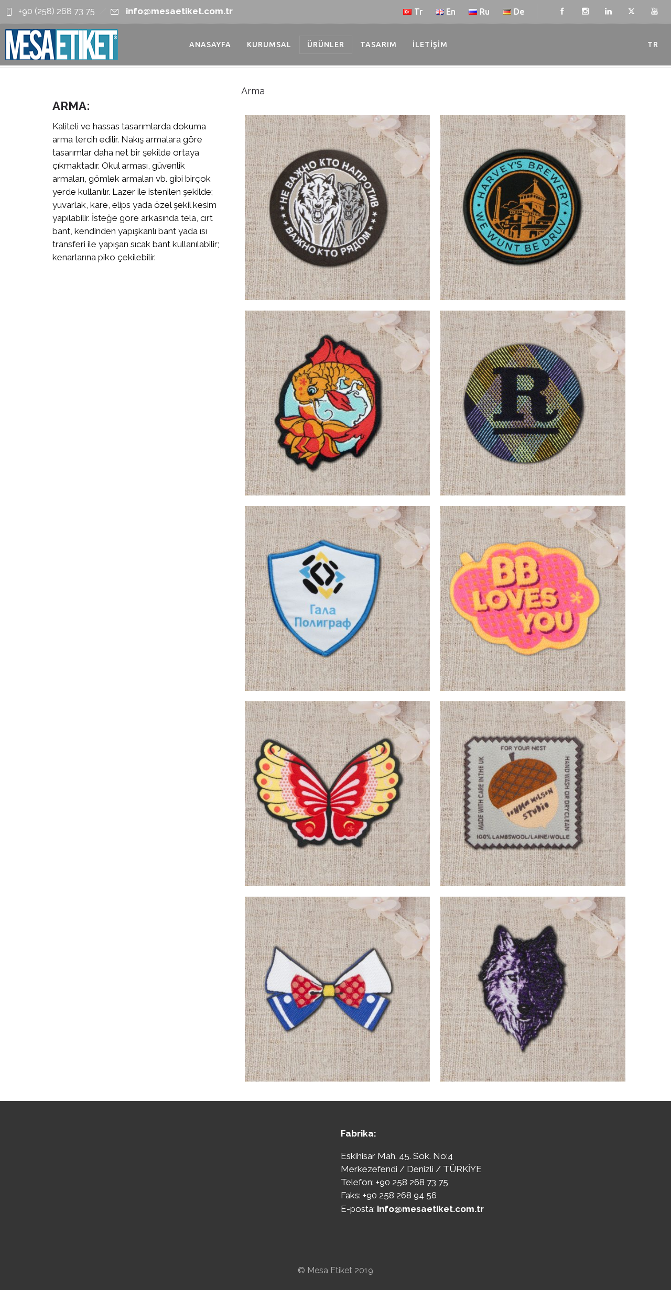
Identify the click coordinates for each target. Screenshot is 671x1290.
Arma (253, 90)
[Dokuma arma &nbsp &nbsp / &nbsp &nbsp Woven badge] (337, 207)
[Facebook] (561, 11)
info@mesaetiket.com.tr (179, 11)
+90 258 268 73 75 (412, 1182)
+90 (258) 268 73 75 (56, 11)
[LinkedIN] (608, 11)
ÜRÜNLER (325, 44)
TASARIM (378, 44)
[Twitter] (631, 11)
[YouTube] (654, 11)
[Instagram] (585, 11)
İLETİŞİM (430, 44)
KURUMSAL (269, 44)
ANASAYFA (210, 44)
